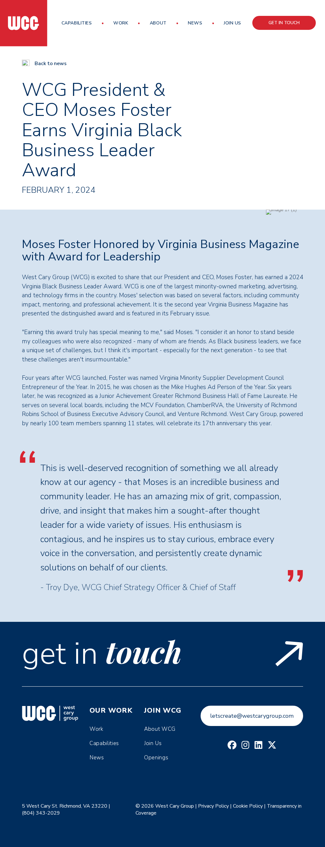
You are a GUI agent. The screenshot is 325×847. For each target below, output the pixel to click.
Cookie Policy (248, 806)
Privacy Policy (213, 806)
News (195, 23)
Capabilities (77, 23)
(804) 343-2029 (41, 813)
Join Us (232, 23)
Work (120, 23)
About (158, 23)
